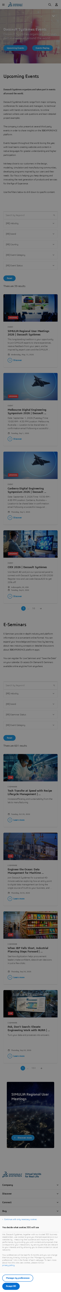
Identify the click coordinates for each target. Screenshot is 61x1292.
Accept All (11, 1286)
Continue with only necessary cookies (20, 1219)
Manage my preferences (18, 1278)
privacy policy (8, 1265)
